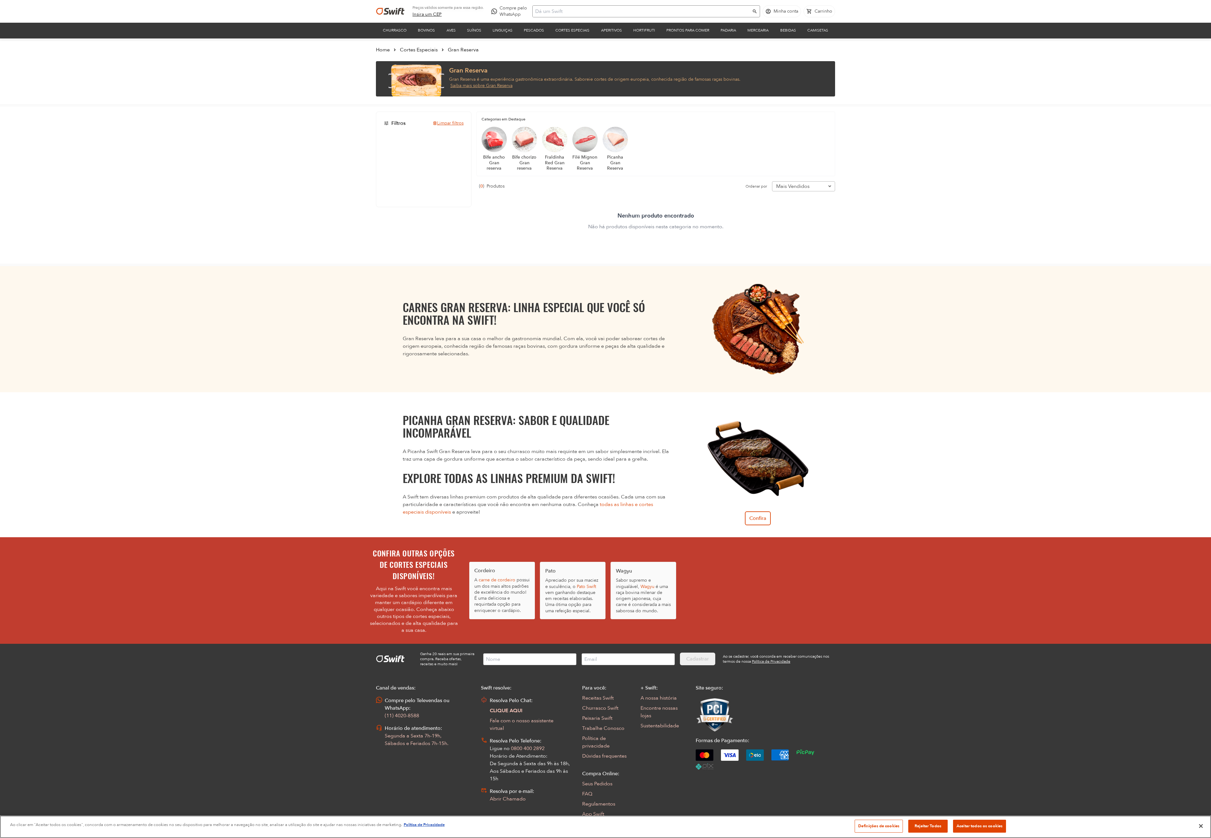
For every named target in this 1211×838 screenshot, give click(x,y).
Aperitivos (611, 30)
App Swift (593, 814)
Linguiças (502, 30)
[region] (605, 827)
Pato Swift (586, 587)
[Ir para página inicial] (390, 11)
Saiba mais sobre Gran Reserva (481, 86)
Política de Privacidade (424, 825)
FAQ (587, 793)
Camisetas (817, 30)
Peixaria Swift (597, 718)
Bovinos (426, 30)
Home (383, 49)
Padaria (728, 30)
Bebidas (788, 30)
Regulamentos (598, 803)
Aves (451, 30)
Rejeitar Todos (928, 826)
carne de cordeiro (497, 580)
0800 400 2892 (528, 748)
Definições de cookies (878, 826)
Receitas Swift (598, 698)
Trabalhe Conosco (603, 728)
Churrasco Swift (600, 708)
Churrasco (395, 30)
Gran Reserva (463, 49)
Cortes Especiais (572, 30)
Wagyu (647, 587)
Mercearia (758, 30)
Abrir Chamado (508, 798)
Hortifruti (644, 30)
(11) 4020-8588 (402, 715)
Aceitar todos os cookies (980, 826)
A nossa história (659, 698)
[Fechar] (1201, 826)
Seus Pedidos (597, 783)
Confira (757, 518)
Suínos (474, 30)
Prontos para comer (687, 30)
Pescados (534, 30)
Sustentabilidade (660, 725)
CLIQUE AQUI (506, 710)
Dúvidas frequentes (604, 756)
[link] (427, 14)
